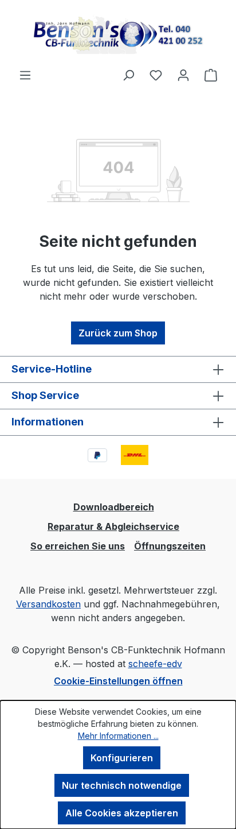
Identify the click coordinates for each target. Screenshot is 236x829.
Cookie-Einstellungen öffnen (118, 681)
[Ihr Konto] (183, 74)
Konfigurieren (122, 758)
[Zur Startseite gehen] (118, 34)
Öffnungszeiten (170, 546)
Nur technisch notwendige (122, 785)
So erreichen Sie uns (77, 546)
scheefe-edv (155, 663)
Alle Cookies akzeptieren (121, 813)
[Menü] (25, 74)
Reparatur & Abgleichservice (113, 526)
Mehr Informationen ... (118, 736)
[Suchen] (128, 74)
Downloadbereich (113, 507)
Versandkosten (48, 604)
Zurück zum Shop (118, 333)
